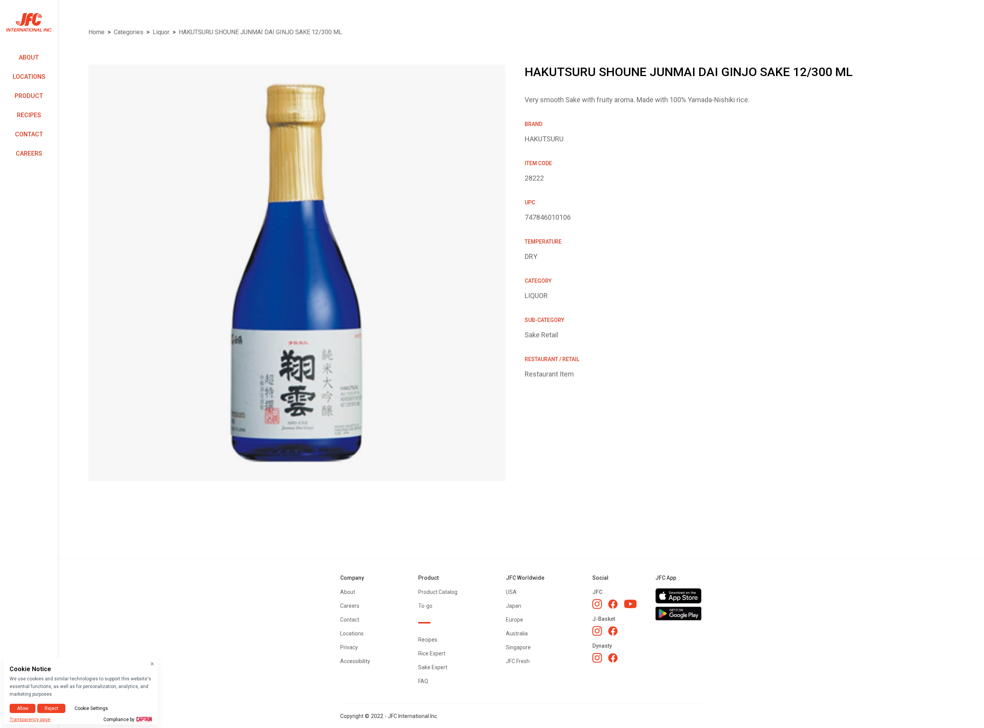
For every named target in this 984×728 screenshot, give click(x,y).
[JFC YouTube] (630, 604)
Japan (513, 606)
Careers (29, 153)
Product (29, 95)
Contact (29, 134)
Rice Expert (431, 653)
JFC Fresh (518, 661)
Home (96, 32)
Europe (514, 620)
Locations (29, 76)
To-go (425, 606)
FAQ (423, 681)
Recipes (29, 115)
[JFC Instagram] (597, 604)
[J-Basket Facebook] (613, 631)
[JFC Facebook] (613, 604)
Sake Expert (432, 667)
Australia (517, 633)
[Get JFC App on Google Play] (678, 613)
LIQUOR (161, 32)
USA (511, 592)
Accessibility (355, 661)
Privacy (349, 647)
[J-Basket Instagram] (597, 631)
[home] (29, 22)
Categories (128, 32)
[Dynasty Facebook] (613, 658)
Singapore (518, 647)
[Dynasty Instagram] (597, 658)
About (29, 57)
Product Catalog (437, 592)
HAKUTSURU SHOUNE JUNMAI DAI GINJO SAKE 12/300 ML (260, 32)
